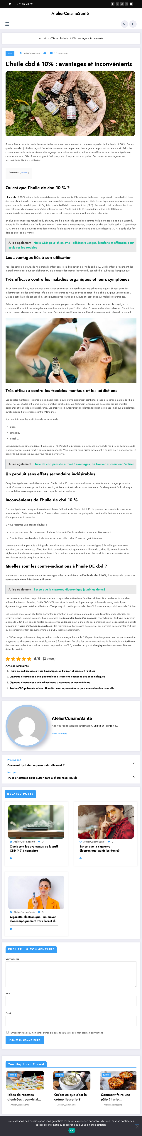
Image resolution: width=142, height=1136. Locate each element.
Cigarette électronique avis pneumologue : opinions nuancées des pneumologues (57, 676)
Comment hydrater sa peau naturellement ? (36, 765)
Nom (8, 993)
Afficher (24, 172)
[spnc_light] (133, 24)
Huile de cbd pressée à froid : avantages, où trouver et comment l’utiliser (52, 671)
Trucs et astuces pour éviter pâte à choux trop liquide (42, 778)
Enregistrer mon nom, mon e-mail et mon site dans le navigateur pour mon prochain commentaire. (57, 1032)
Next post (12, 772)
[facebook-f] (112, 4)
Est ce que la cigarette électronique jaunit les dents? (100, 849)
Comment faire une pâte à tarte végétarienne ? (68, 1097)
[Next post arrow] (134, 777)
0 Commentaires (60, 53)
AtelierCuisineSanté (70, 13)
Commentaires (12, 959)
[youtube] (131, 4)
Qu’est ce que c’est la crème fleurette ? (23, 1097)
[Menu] (7, 24)
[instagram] (126, 4)
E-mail (8, 1013)
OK (72, 1130)
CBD (10, 53)
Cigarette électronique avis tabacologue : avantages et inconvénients (50, 682)
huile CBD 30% (46, 602)
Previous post (14, 760)
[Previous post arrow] (134, 763)
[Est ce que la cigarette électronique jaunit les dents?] (106, 821)
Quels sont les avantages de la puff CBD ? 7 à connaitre (34, 849)
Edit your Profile (103, 725)
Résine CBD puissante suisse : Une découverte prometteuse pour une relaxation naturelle (62, 688)
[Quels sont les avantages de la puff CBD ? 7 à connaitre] (36, 821)
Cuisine (12, 1075)
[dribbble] (122, 4)
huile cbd (12, 197)
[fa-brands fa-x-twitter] (117, 4)
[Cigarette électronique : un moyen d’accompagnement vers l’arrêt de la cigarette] (36, 892)
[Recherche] (124, 24)
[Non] (137, 1126)
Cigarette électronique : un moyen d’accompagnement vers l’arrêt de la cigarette (33, 919)
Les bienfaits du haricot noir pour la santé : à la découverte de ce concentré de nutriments (117, 1097)
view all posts (59, 733)
